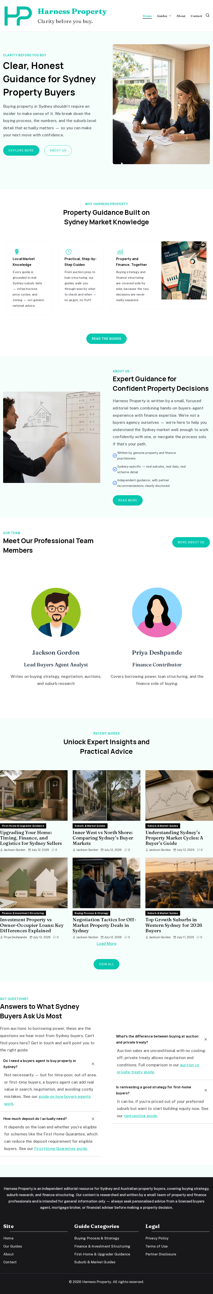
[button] (169, 16)
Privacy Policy (157, 1238)
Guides (162, 16)
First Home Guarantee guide (60, 1148)
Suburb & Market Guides (90, 825)
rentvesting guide (140, 1115)
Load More (106, 943)
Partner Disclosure (160, 1254)
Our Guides (12, 1246)
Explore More (21, 150)
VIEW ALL (106, 964)
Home (147, 16)
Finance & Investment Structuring (23, 913)
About (181, 16)
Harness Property (72, 11)
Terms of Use (156, 1246)
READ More (127, 500)
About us (58, 150)
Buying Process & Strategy (91, 913)
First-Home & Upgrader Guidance (23, 825)
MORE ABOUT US (191, 542)
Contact (196, 16)
